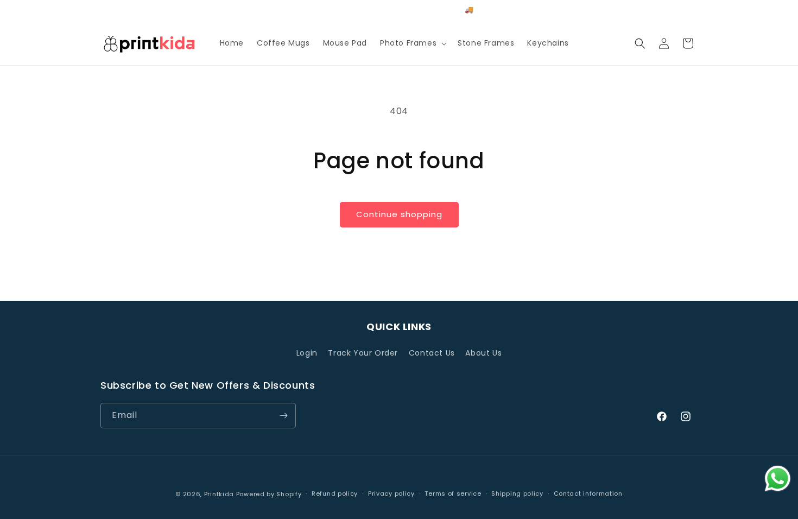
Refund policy (335, 493)
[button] (412, 42)
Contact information (588, 493)
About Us (483, 352)
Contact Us (432, 352)
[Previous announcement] (283, 10)
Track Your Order (363, 352)
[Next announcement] (515, 10)
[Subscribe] (283, 415)
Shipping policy (517, 493)
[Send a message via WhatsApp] (778, 478)
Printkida (219, 494)
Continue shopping (399, 214)
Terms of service (453, 493)
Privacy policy (391, 493)
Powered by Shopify (269, 494)
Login (307, 352)
